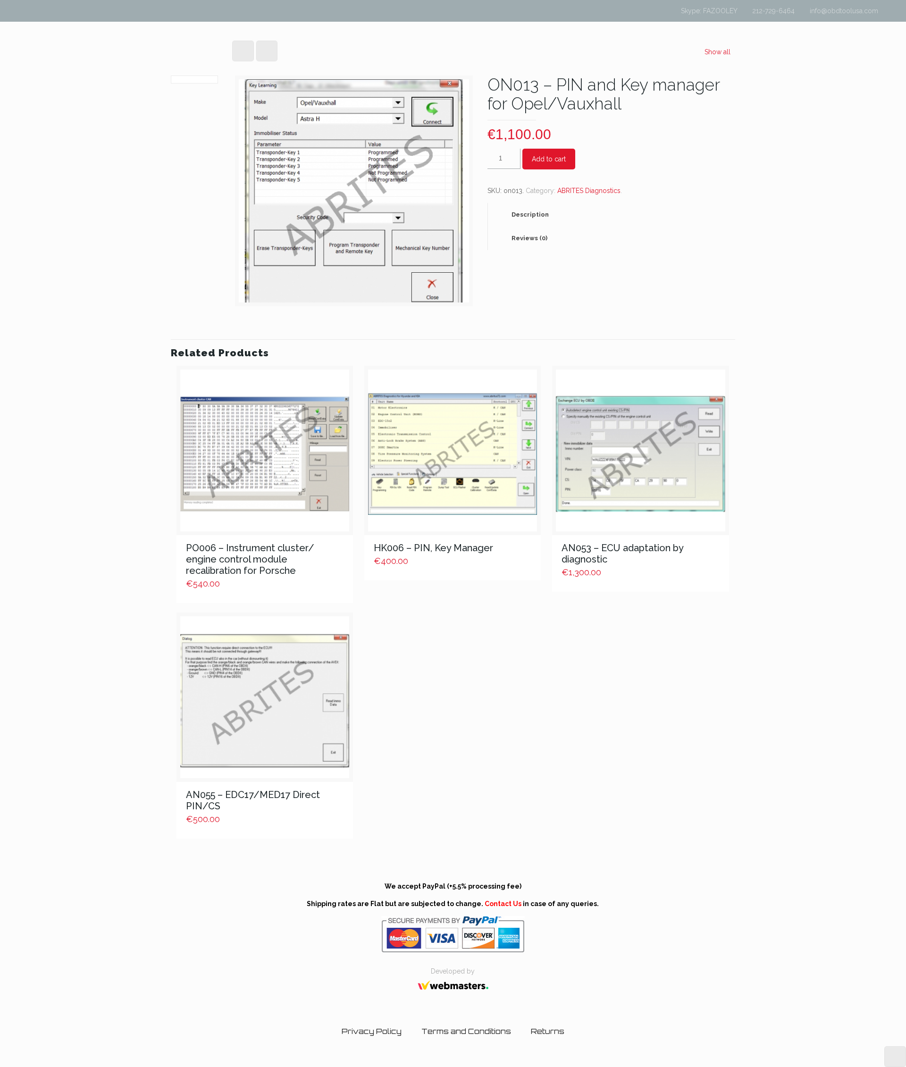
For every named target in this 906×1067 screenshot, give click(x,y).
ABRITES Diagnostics (589, 190)
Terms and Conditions (466, 1031)
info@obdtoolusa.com (844, 11)
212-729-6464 (773, 11)
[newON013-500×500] (354, 194)
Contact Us (503, 903)
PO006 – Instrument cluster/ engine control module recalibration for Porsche (250, 559)
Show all (717, 52)
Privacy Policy (372, 1031)
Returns (547, 1031)
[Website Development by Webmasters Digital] (453, 993)
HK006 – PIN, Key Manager (433, 548)
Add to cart (549, 159)
